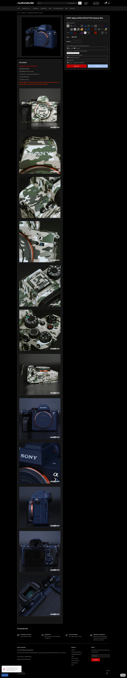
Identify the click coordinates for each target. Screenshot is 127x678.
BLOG (72, 664)
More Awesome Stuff (58, 8)
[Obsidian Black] (82, 26)
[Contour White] (85, 33)
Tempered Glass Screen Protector (74, 55)
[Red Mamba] (102, 26)
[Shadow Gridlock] (78, 33)
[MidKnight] (85, 29)
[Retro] (71, 26)
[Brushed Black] (75, 26)
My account (96, 3)
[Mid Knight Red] (92, 29)
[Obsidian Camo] (71, 29)
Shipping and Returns (76, 654)
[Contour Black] (88, 33)
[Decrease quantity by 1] (73, 41)
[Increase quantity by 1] (80, 41)
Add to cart (76, 66)
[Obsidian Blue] (85, 26)
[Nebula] (82, 33)
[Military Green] (88, 26)
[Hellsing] (75, 33)
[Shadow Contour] (92, 33)
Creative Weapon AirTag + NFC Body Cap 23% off (78, 45)
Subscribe (95, 659)
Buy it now (97, 66)
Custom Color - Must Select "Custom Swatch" (77, 51)
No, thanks (77, 48)
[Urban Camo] (78, 29)
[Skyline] (71, 33)
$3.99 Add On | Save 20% (74, 57)
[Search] (80, 3)
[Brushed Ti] (68, 26)
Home (18, 8)
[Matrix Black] (78, 26)
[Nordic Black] (92, 26)
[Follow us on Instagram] (107, 673)
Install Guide (44, 8)
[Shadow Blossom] (95, 29)
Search (73, 649)
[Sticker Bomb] (82, 29)
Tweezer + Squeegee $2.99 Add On (76, 62)
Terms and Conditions (76, 652)
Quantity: (69, 41)
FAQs (50, 8)
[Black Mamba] (99, 26)
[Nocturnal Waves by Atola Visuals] (102, 29)
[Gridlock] (68, 33)
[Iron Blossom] (99, 29)
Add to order (71, 48)
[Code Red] (95, 33)
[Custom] (106, 33)
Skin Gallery (35, 8)
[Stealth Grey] (102, 33)
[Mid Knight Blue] (88, 29)
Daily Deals (72, 8)
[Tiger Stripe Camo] (106, 29)
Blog (66, 8)
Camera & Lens (25, 8)
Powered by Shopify (21, 673)
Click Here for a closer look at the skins (28, 66)
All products (23, 12)
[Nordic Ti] (95, 26)
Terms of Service (75, 660)
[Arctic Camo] (75, 29)
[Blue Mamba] (106, 26)
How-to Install (74, 658)
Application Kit (70, 60)
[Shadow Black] (68, 29)
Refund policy (74, 662)
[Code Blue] (99, 33)
